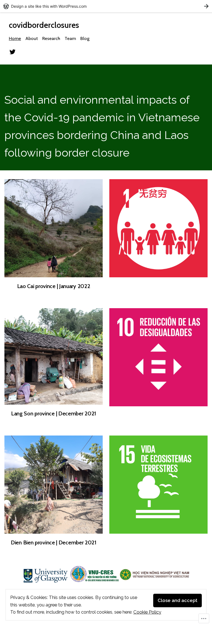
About (31, 38)
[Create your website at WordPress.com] (106, 6)
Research (51, 38)
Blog (84, 38)
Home (15, 38)
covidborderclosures (44, 25)
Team (70, 38)
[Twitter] (12, 51)
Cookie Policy (147, 612)
